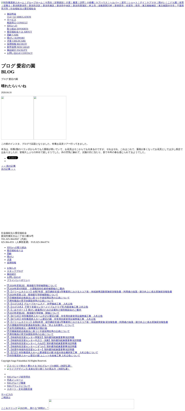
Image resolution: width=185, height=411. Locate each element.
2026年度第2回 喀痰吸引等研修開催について (33, 285)
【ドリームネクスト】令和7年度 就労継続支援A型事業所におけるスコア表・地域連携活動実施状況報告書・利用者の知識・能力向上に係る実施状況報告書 (90, 291)
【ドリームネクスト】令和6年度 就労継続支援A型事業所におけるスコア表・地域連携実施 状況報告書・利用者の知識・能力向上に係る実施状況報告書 (88, 322)
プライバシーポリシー (18, 280)
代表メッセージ (15, 380)
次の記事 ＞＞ (8, 169)
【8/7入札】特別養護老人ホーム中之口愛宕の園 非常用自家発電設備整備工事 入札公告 (56, 316)
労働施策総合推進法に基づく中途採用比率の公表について (39, 298)
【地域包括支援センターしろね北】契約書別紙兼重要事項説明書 (43, 343)
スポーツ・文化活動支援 (19, 389)
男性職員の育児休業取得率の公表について (31, 301)
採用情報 (11, 262)
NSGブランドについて (18, 386)
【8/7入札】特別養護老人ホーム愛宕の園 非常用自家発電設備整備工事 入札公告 (52, 319)
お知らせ (11, 268)
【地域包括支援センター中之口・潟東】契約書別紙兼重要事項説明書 (45, 340)
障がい (10, 256)
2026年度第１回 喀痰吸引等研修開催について (33, 294)
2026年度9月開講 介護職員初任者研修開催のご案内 (36, 288)
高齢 (9, 253)
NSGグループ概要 (16, 383)
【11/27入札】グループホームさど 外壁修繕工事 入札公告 (41, 304)
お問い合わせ (14, 277)
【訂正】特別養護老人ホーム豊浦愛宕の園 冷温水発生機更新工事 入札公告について (53, 352)
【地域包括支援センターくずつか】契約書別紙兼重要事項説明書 (43, 346)
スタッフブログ (15, 271)
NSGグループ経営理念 (18, 377)
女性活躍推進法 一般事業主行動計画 (28, 328)
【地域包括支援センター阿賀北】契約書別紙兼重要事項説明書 (41, 337)
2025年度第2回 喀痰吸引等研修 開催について (34, 313)
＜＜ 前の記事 (8, 166)
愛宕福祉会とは (15, 250)
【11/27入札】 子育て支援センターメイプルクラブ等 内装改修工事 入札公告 (48, 307)
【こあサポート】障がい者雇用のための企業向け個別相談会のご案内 (45, 310)
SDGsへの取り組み (16, 247)
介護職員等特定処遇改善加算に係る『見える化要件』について (41, 325)
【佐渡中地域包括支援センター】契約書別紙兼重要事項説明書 (41, 349)
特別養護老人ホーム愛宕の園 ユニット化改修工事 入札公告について (44, 355)
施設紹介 (11, 274)
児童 (9, 259)
